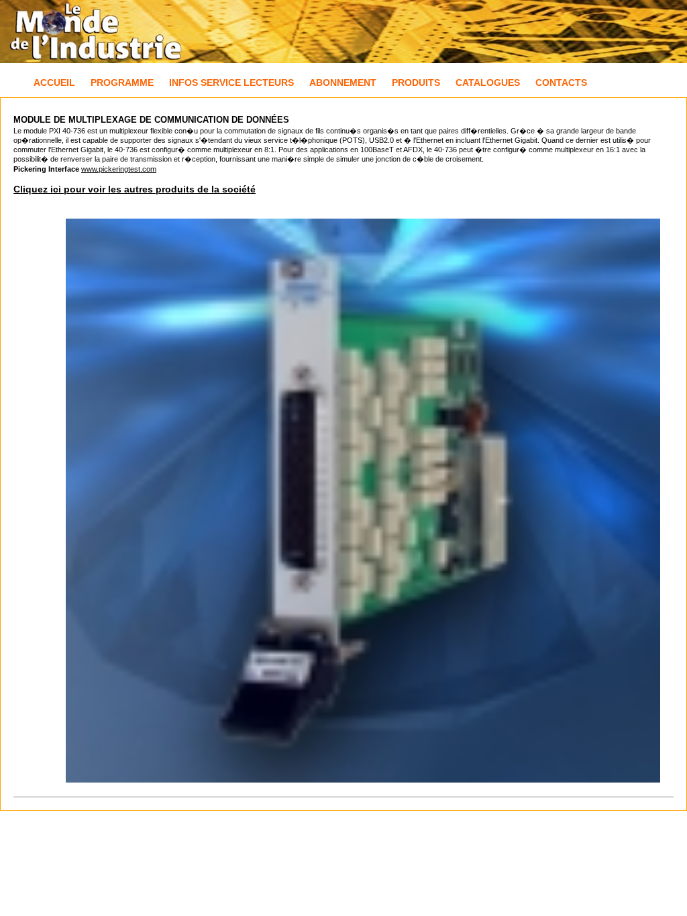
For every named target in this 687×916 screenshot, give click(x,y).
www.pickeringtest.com (118, 169)
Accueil (54, 82)
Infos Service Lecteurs (231, 82)
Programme (122, 82)
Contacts (561, 82)
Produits (416, 82)
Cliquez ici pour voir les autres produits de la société (134, 189)
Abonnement (342, 82)
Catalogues (488, 82)
